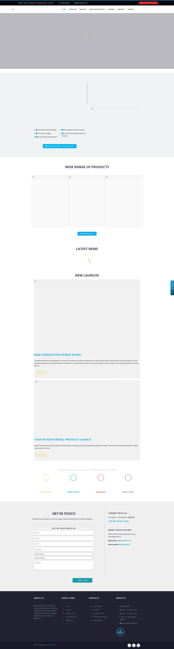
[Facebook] (110, 3)
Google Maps (123, 544)
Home (64, 9)
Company (111, 9)
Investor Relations (97, 9)
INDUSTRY (83, 9)
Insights (121, 9)
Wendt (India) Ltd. (51, 645)
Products (73, 9)
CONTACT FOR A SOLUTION (148, 3)
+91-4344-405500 (64, 3)
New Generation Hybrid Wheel (57, 354)
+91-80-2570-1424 (118, 521)
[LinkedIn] (113, 3)
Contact (130, 9)
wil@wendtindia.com (81, 3)
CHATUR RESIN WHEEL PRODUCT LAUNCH (62, 439)
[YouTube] (115, 3)
